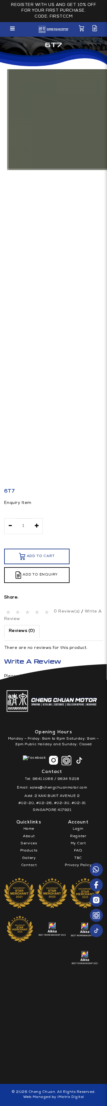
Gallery (29, 858)
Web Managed (37, 1097)
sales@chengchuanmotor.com (58, 788)
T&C (78, 858)
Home (28, 829)
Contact (29, 865)
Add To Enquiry (40, 575)
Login (78, 829)
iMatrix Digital (70, 1097)
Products (28, 851)
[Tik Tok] (96, 930)
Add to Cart (41, 556)
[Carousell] (96, 915)
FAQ (78, 851)
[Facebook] (96, 884)
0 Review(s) (67, 612)
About (29, 836)
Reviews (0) (22, 631)
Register (78, 836)
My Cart (78, 844)
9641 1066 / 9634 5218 (55, 779)
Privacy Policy (78, 865)
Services (29, 844)
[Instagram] (96, 900)
